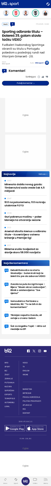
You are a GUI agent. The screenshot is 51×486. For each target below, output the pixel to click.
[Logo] (10, 4)
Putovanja (9, 382)
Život (7, 374)
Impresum (27, 393)
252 (6, 284)
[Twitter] (34, 351)
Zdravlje (9, 378)
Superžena (9, 390)
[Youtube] (45, 351)
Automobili (10, 402)
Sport (7, 366)
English (26, 370)
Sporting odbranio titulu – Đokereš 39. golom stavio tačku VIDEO (22, 35)
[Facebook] (28, 351)
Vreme (25, 374)
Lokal (7, 406)
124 (6, 315)
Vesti (5, 24)
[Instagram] (39, 351)
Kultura (8, 386)
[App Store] (36, 428)
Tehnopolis (10, 398)
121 (6, 326)
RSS (24, 409)
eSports (8, 394)
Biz (6, 370)
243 (6, 301)
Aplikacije (27, 405)
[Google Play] (15, 428)
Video (25, 363)
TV (24, 366)
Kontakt (26, 413)
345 (6, 270)
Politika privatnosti (32, 401)
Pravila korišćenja (31, 397)
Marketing (27, 389)
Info (6, 363)
